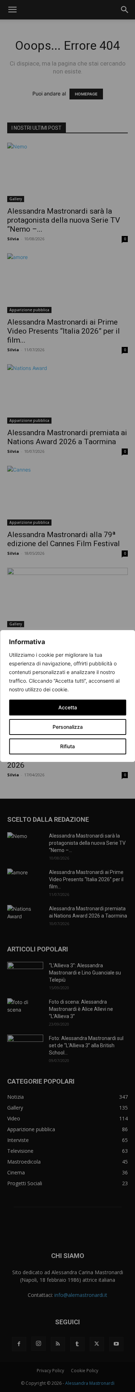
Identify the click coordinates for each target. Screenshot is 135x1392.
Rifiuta (67, 746)
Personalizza (68, 727)
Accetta (67, 707)
